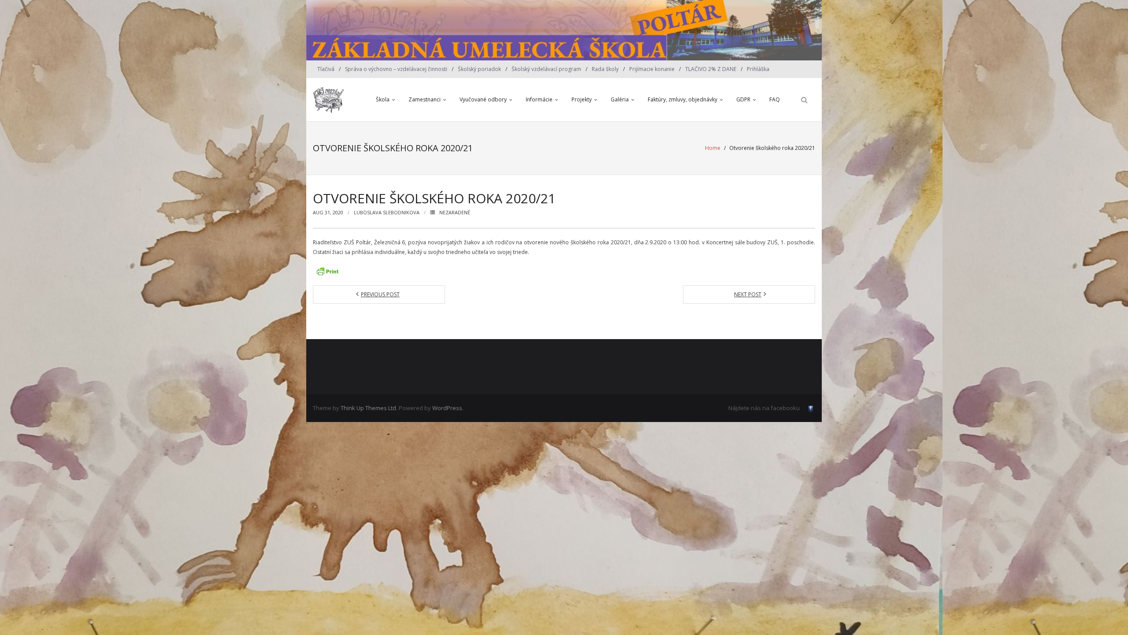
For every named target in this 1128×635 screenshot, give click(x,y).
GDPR (743, 99)
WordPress (447, 408)
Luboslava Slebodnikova (386, 212)
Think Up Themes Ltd (368, 408)
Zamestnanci (424, 99)
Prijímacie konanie (652, 69)
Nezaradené (454, 212)
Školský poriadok (479, 69)
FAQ (774, 99)
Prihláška (758, 69)
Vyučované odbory (483, 99)
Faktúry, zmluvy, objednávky (682, 99)
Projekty (581, 99)
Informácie (539, 99)
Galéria (620, 99)
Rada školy (605, 69)
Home (712, 148)
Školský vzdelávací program (546, 69)
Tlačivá (325, 69)
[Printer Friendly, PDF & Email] (327, 271)
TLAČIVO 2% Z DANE (710, 69)
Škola (383, 99)
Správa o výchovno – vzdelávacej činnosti (396, 69)
